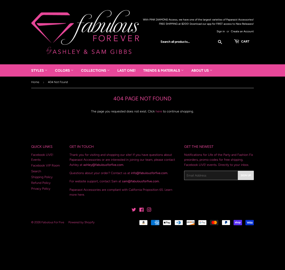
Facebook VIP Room (45, 165)
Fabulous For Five (52, 222)
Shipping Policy (42, 177)
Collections (94, 70)
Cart (244, 41)
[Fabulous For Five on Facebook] (141, 210)
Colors (63, 70)
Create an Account (242, 31)
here (159, 111)
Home (35, 82)
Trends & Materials (162, 70)
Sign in (221, 31)
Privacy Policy (40, 189)
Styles (38, 70)
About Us (200, 70)
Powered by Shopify (81, 222)
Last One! (126, 70)
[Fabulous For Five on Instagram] (149, 210)
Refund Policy (41, 183)
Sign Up (246, 175)
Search (36, 171)
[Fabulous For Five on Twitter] (134, 210)
